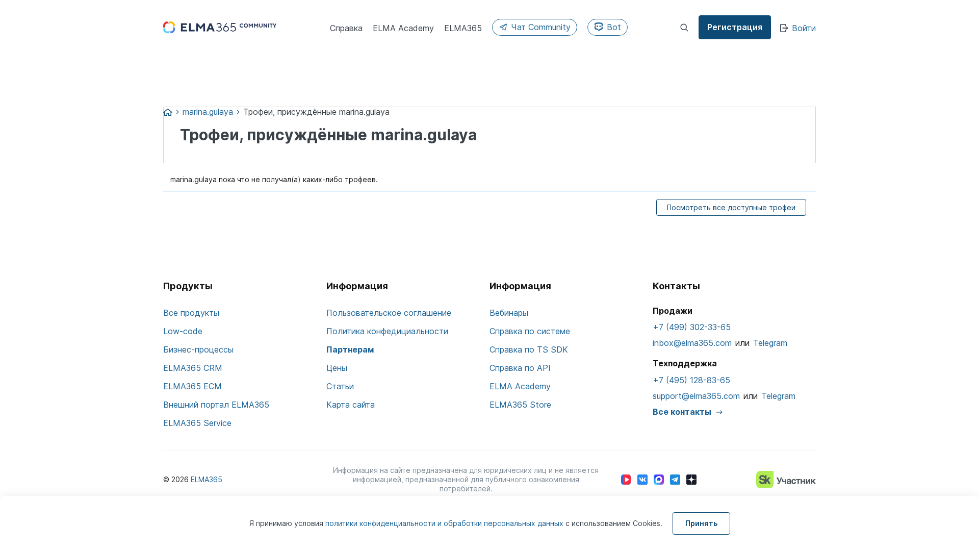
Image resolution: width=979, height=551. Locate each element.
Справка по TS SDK (529, 349)
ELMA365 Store (520, 404)
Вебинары (509, 313)
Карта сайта (350, 404)
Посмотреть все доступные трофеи (731, 207)
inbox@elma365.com (692, 343)
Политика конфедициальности (387, 331)
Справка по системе (530, 331)
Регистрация (734, 27)
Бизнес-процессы (198, 349)
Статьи (340, 386)
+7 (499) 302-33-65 (692, 327)
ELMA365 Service (197, 423)
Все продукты (191, 313)
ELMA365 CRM (192, 368)
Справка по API (520, 368)
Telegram (770, 343)
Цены (336, 368)
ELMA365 (206, 479)
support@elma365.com (696, 396)
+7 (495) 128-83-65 (691, 380)
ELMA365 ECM (192, 386)
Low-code (182, 331)
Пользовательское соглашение (388, 313)
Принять (701, 523)
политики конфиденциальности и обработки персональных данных (445, 523)
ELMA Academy (520, 386)
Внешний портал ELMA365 (216, 404)
